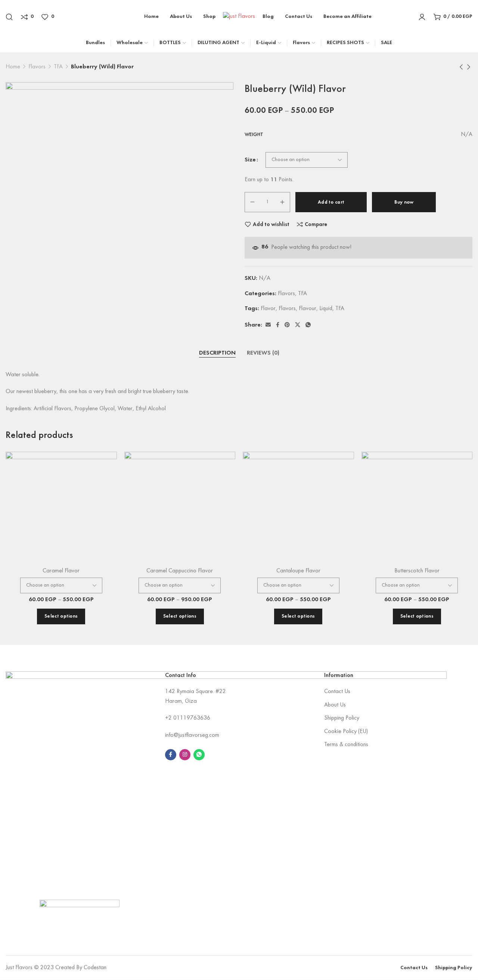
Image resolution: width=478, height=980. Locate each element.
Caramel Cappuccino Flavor (179, 571)
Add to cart (331, 202)
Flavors (37, 67)
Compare (316, 224)
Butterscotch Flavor (417, 571)
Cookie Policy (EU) (346, 732)
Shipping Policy (341, 718)
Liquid (325, 309)
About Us (335, 705)
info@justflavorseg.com (192, 735)
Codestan (95, 968)
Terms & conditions (346, 745)
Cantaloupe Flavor (298, 571)
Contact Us (337, 692)
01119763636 (191, 718)
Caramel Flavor (61, 571)
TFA (58, 67)
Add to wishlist (271, 224)
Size (250, 160)
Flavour (307, 309)
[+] (282, 202)
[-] (252, 202)
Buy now (403, 202)
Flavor (268, 309)
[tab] (217, 353)
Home (13, 67)
